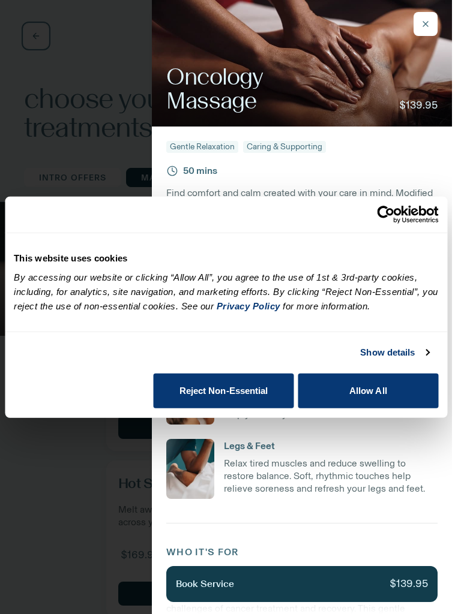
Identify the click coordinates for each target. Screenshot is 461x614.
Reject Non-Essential (223, 390)
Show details (387, 352)
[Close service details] (426, 24)
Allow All (368, 390)
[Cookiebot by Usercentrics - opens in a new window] (385, 215)
